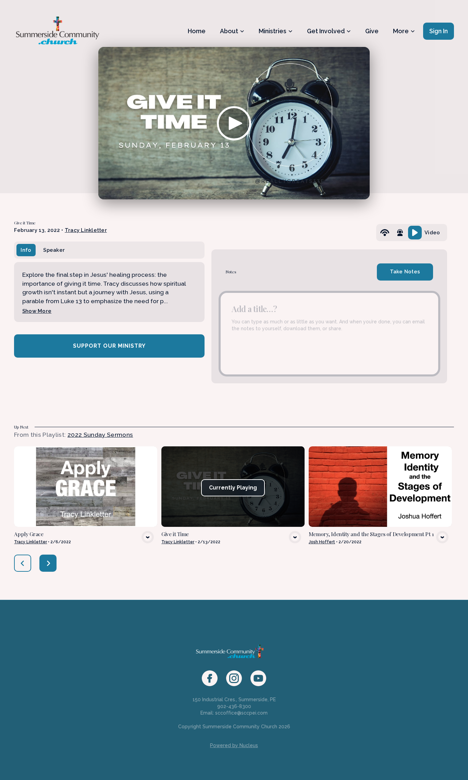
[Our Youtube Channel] (258, 678)
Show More (36, 311)
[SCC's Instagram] (234, 678)
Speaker (54, 250)
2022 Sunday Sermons (100, 434)
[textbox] (329, 333)
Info (26, 250)
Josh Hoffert (322, 542)
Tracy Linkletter (86, 230)
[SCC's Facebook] (210, 678)
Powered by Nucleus (234, 745)
